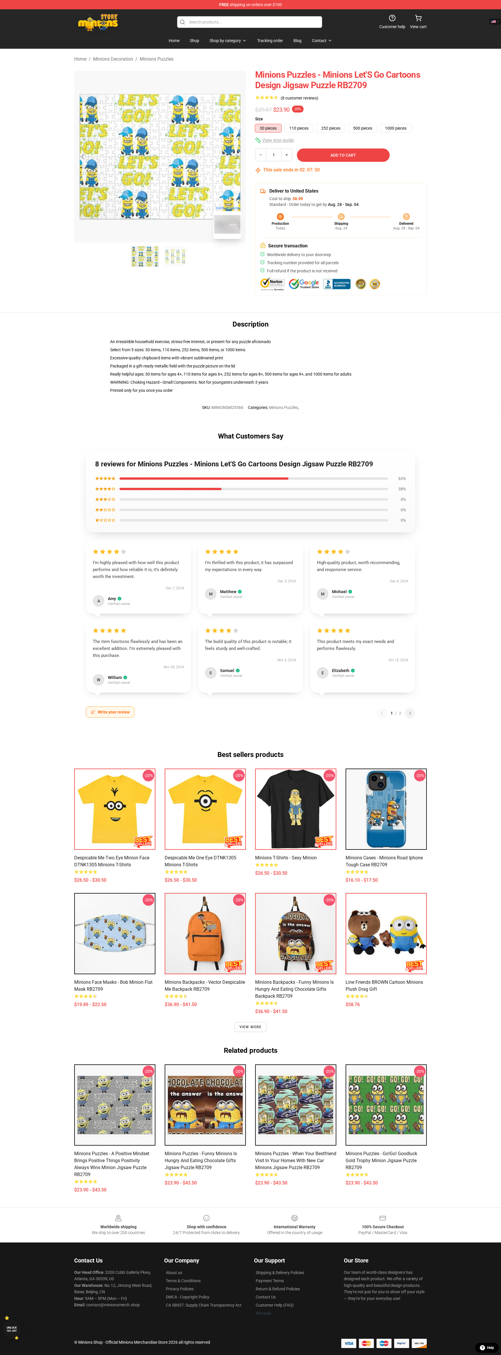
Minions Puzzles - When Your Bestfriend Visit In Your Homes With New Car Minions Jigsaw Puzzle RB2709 (295, 1160)
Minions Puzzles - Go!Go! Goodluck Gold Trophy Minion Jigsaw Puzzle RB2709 (381, 1160)
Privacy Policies (180, 1289)
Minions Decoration (113, 59)
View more (250, 1027)
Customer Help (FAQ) (275, 1305)
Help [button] (490, 1348)
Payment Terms (270, 1280)
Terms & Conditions (183, 1280)
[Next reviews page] (410, 713)
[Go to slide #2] (175, 256)
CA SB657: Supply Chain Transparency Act (204, 1305)
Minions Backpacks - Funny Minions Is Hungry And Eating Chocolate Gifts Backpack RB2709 (294, 989)
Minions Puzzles (156, 59)
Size (259, 119)
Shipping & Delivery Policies (280, 1272)
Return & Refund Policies (278, 1289)
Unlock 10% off (12, 1329)
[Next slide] (237, 157)
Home (80, 59)
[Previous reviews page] (382, 713)
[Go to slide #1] (145, 256)
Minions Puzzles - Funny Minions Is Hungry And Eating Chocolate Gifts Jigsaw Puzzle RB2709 (201, 1160)
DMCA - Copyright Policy (187, 1297)
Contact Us (266, 1297)
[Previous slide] (83, 157)
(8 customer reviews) (299, 98)
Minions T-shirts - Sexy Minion (286, 858)
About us (174, 1272)
